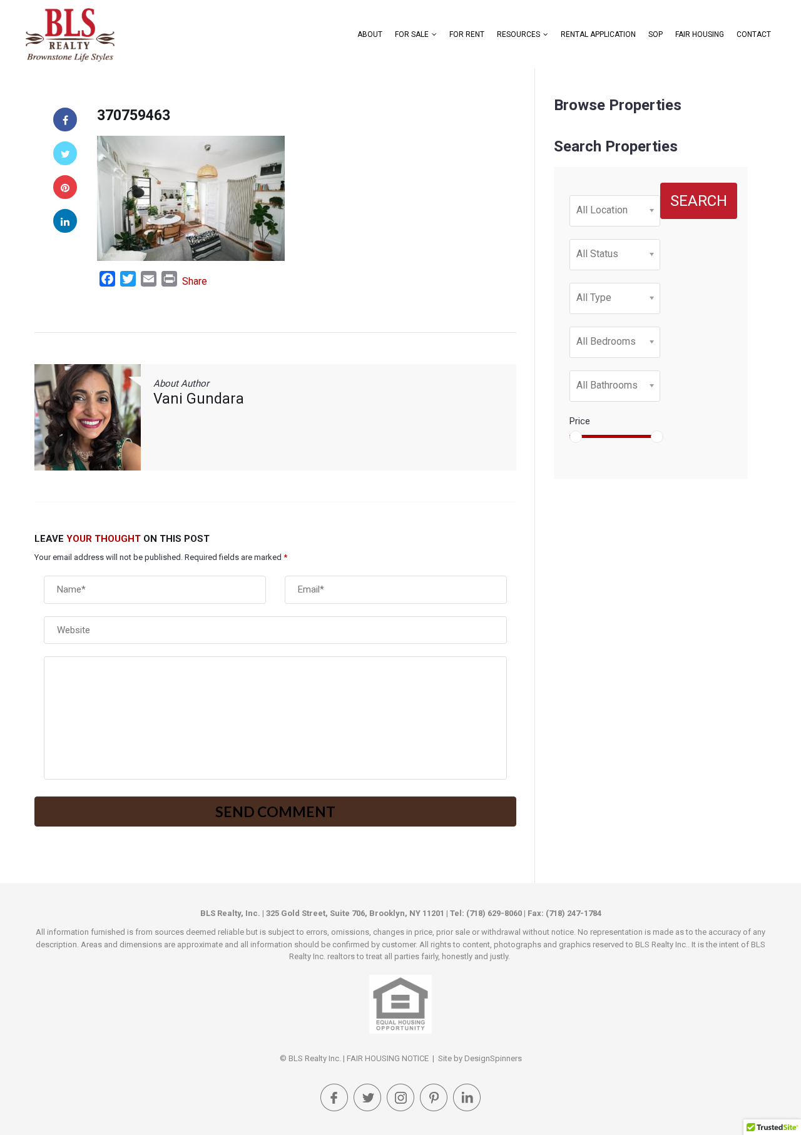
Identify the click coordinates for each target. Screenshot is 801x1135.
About (369, 34)
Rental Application (598, 34)
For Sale (412, 34)
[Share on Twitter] (65, 153)
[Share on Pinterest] (65, 187)
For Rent (466, 34)
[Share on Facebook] (65, 119)
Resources (518, 34)
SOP (655, 34)
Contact (754, 34)
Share (194, 281)
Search (698, 201)
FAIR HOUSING (699, 34)
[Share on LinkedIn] (65, 221)
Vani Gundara (198, 398)
